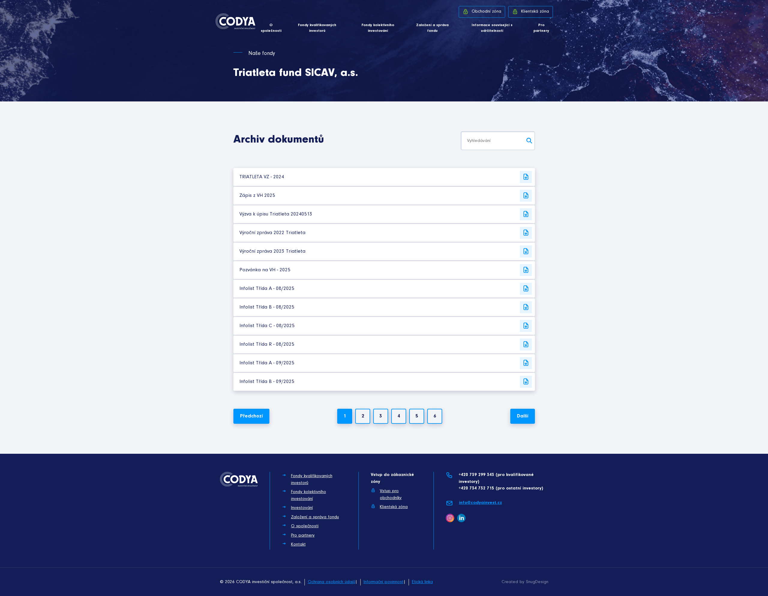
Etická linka (422, 582)
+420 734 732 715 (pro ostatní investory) (501, 488)
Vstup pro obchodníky (391, 494)
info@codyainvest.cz (480, 503)
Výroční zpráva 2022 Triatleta (272, 232)
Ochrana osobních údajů (331, 582)
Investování (302, 508)
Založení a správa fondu (432, 28)
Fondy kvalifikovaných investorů (317, 28)
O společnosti (271, 28)
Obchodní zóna (486, 11)
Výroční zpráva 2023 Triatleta (272, 251)
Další (522, 416)
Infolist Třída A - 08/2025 (266, 288)
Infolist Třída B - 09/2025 (266, 381)
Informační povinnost (384, 582)
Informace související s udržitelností (492, 28)
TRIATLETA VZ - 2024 (261, 176)
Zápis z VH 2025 (257, 195)
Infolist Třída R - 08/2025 (266, 344)
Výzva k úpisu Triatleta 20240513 (275, 214)
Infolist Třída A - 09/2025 (266, 363)
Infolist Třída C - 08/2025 (267, 325)
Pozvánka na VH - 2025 (264, 269)
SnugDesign (537, 582)
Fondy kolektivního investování (378, 28)
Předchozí (251, 416)
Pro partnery (541, 28)
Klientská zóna (535, 11)
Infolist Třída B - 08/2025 (266, 307)
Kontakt (298, 544)
